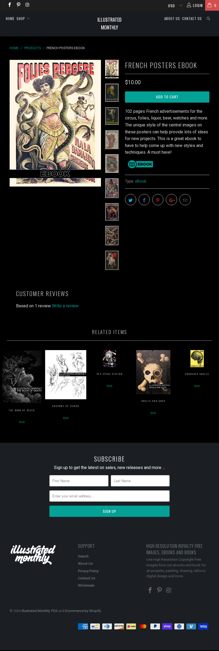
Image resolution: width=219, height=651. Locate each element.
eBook (140, 181)
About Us (172, 18)
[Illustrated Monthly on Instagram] (27, 5)
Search (83, 556)
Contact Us (192, 18)
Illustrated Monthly (109, 23)
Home (10, 18)
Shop (21, 18)
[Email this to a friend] (185, 199)
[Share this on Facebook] (144, 199)
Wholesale (86, 585)
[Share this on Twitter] (130, 199)
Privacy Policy (88, 571)
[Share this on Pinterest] (157, 199)
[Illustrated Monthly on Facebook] (9, 5)
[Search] (208, 18)
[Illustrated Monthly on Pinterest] (18, 5)
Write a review (65, 305)
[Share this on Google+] (171, 199)
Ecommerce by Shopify (83, 611)
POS (54, 611)
